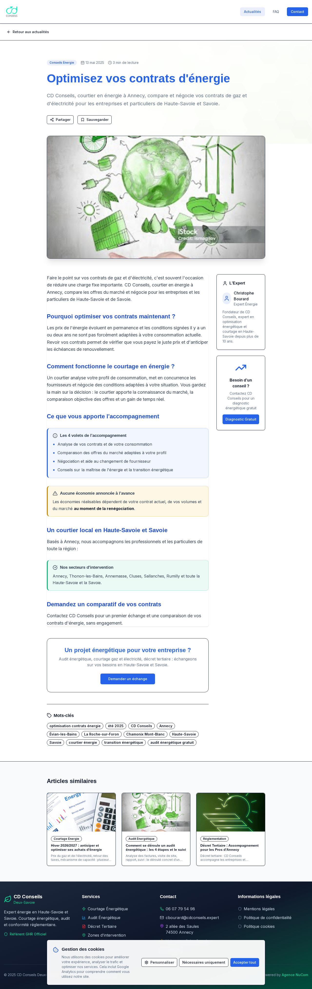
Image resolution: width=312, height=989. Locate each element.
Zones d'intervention (107, 935)
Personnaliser (162, 962)
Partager (63, 120)
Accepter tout (244, 962)
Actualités (252, 12)
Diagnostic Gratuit (240, 419)
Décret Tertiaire (102, 926)
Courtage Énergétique (108, 908)
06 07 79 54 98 (180, 908)
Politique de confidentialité (268, 917)
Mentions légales (259, 908)
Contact (297, 12)
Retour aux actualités (31, 32)
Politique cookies (259, 926)
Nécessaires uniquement (203, 962)
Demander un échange (127, 679)
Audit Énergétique (104, 917)
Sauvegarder (97, 120)
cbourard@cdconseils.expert (192, 917)
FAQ (276, 12)
